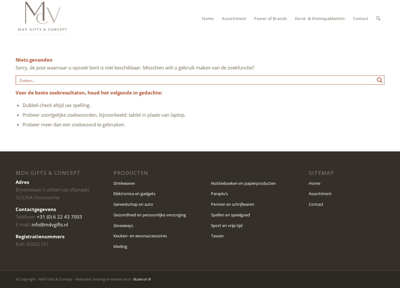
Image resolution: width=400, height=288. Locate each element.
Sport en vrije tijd (226, 225)
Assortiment (320, 193)
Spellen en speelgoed (230, 215)
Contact (316, 204)
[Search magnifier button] (379, 80)
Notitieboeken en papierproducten (243, 183)
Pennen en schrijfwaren (232, 204)
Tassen (217, 236)
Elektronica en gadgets (134, 193)
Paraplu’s (219, 193)
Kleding (120, 246)
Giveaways (123, 225)
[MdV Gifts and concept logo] (42, 18)
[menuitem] (208, 18)
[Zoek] (378, 18)
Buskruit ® (142, 279)
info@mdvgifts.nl (50, 224)
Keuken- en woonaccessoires (140, 236)
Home (314, 183)
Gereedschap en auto (133, 204)
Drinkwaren (124, 183)
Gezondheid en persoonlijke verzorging (149, 215)
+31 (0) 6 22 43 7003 (59, 217)
